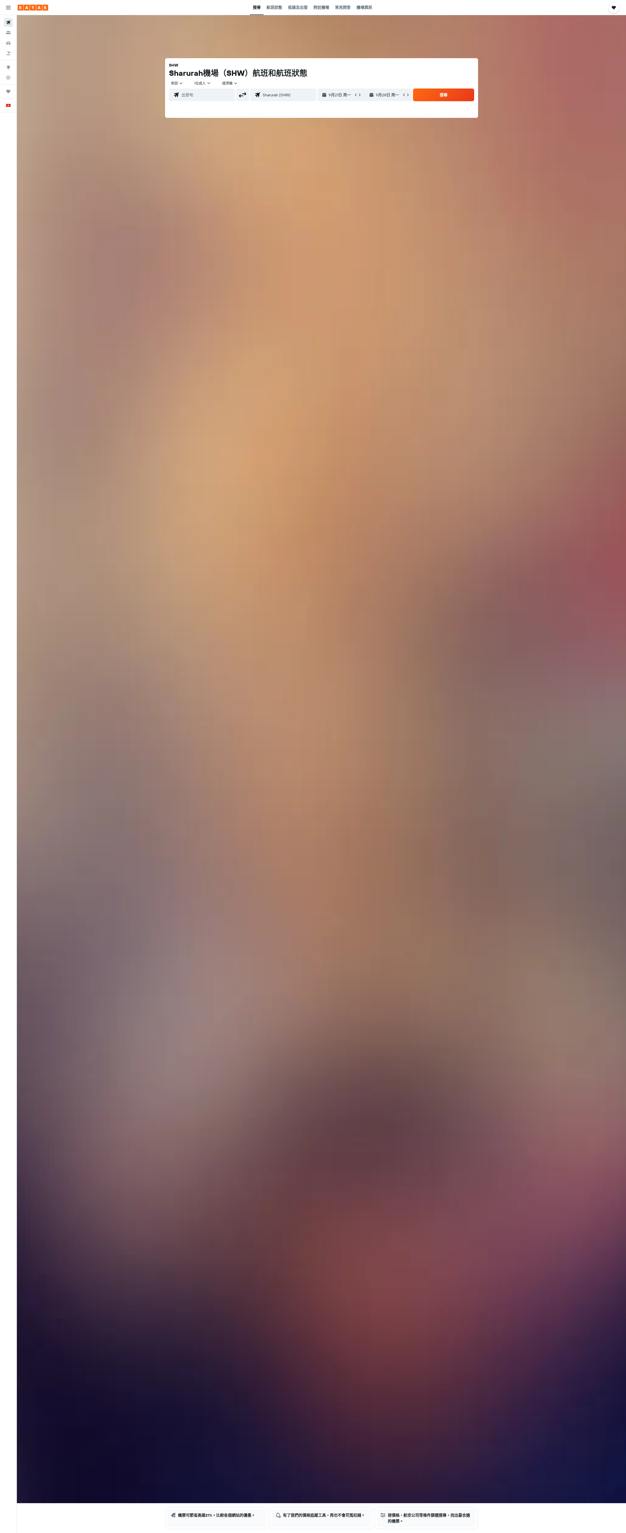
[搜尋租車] (8, 43)
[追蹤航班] (8, 77)
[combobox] (177, 83)
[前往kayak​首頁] (33, 8)
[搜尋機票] (8, 22)
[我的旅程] (8, 91)
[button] (8, 7)
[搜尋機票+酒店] (8, 53)
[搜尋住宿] (8, 33)
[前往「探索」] (8, 67)
